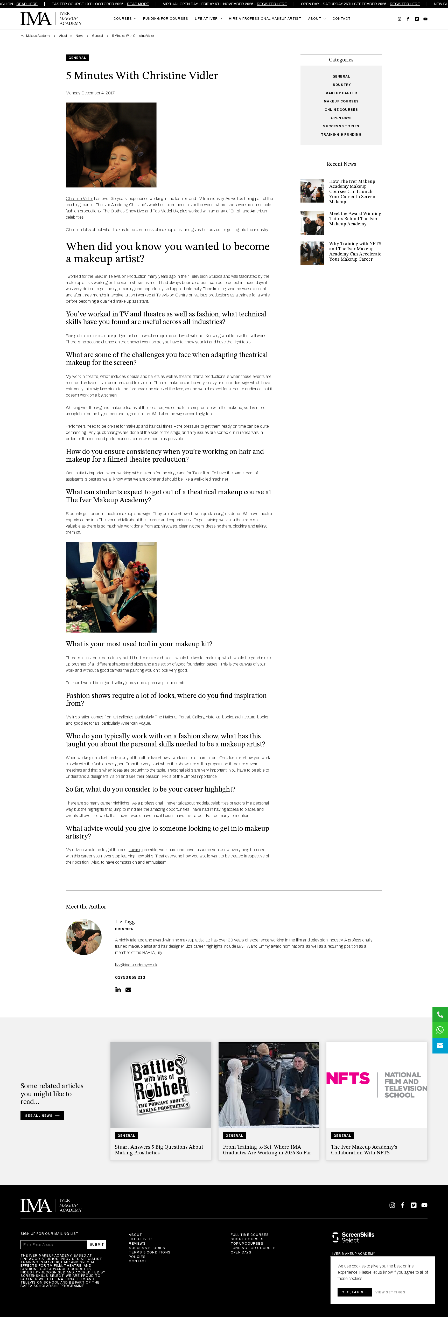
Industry (341, 84)
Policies (137, 1257)
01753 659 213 (130, 977)
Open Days (341, 118)
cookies (359, 1266)
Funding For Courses (253, 1248)
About (135, 1235)
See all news (39, 1116)
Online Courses (341, 109)
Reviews (137, 1243)
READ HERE (22, 4)
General (341, 76)
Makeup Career (341, 93)
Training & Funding (341, 134)
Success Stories (341, 126)
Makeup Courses (341, 101)
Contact (138, 1261)
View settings (390, 1292)
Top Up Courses (247, 1243)
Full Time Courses (250, 1235)
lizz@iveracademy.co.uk (136, 965)
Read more (134, 4)
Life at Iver (140, 1239)
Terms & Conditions (150, 1252)
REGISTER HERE (268, 4)
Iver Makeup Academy (51, 18)
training (135, 850)
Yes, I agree (354, 1292)
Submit (97, 1244)
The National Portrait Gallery (179, 717)
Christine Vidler (79, 198)
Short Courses (247, 1239)
